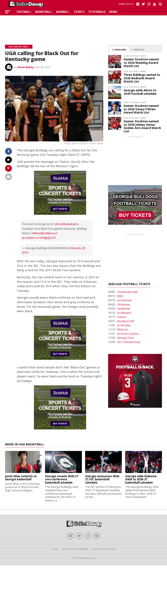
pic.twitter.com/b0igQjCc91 (39, 238)
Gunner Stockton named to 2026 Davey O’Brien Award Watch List (141, 109)
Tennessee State (127, 292)
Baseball (62, 12)
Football (23, 12)
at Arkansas (124, 300)
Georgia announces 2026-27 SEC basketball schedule (102, 479)
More (113, 12)
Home (55, 548)
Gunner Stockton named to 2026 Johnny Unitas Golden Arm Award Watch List (142, 126)
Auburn (122, 317)
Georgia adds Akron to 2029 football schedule (140, 91)
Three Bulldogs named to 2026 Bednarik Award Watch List (142, 78)
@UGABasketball (65, 224)
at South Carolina (128, 333)
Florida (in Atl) (125, 321)
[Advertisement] (83, 25)
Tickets (79, 12)
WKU (120, 296)
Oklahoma (123, 304)
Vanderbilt (123, 308)
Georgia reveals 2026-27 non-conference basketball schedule (61, 479)
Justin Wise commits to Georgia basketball (21, 477)
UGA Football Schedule (75, 548)
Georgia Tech (125, 338)
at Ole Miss (124, 325)
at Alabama (124, 313)
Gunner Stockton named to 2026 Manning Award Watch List (141, 62)
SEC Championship (128, 342)
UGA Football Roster (104, 548)
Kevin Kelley (26, 67)
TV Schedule (96, 12)
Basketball (43, 12)
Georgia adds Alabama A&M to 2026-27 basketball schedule (141, 479)
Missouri (122, 329)
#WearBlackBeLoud (44, 233)
